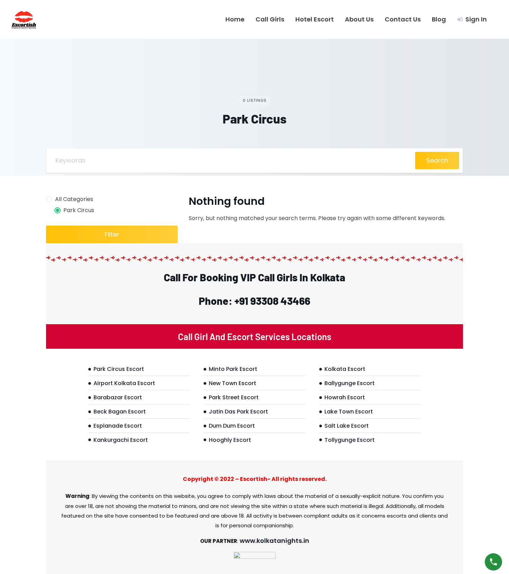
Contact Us (403, 19)
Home (234, 19)
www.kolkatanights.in (274, 540)
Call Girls (270, 19)
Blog (439, 19)
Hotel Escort (314, 19)
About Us (359, 19)
